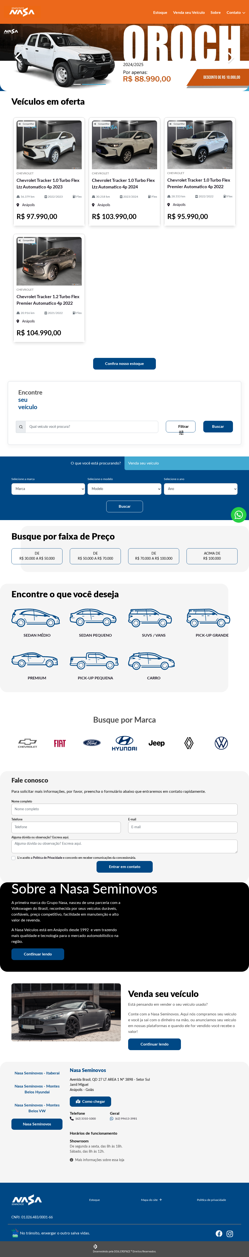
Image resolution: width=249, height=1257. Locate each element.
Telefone (16, 819)
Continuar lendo (38, 954)
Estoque (160, 13)
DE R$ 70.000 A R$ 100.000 (153, 556)
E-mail (132, 819)
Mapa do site (149, 1199)
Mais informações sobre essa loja (99, 1160)
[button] (18, 57)
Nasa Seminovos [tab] (37, 1124)
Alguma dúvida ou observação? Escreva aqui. (40, 837)
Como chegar (93, 1102)
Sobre (216, 13)
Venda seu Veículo (189, 13)
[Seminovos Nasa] (22, 12)
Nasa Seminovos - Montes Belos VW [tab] (37, 1108)
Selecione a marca (23, 479)
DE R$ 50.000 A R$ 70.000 (95, 556)
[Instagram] (232, 1233)
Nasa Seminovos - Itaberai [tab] (37, 1073)
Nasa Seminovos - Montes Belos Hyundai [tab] (37, 1089)
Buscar (218, 427)
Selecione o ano (174, 479)
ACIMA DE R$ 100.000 (212, 556)
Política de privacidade (211, 1199)
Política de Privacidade (47, 857)
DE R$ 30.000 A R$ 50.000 (37, 556)
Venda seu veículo (143, 463)
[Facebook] (221, 1233)
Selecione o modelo (100, 479)
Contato (234, 13)
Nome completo (21, 801)
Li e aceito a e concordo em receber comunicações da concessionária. (76, 857)
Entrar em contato (124, 867)
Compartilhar (28, 124)
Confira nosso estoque (124, 364)
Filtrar (183, 427)
